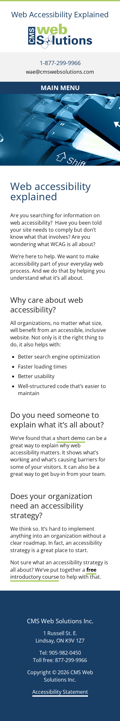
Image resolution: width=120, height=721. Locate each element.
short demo (71, 438)
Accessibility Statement (60, 691)
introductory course (53, 573)
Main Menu (60, 87)
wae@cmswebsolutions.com (60, 71)
